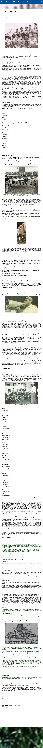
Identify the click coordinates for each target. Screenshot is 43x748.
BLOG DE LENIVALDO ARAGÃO (15, 2)
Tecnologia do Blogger (22, 746)
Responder (7, 708)
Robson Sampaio (8, 705)
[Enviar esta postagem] (2, 696)
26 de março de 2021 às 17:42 (17, 705)
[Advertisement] (21, 735)
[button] (2, 15)
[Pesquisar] (41, 2)
